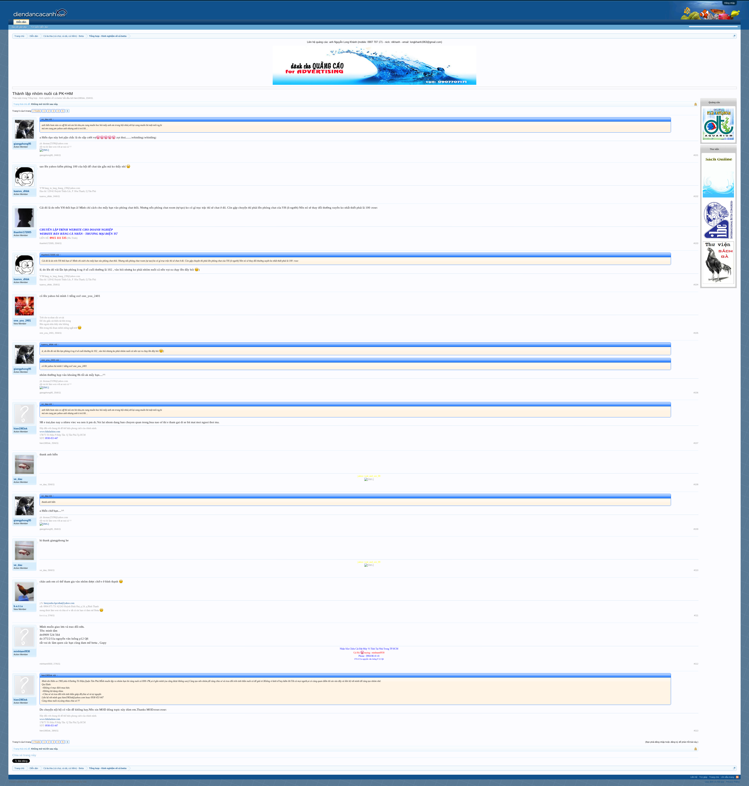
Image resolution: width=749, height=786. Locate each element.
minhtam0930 (22, 651)
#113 (696, 730)
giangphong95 (22, 143)
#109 (696, 529)
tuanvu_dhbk (21, 191)
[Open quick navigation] (734, 36)
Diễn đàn (21, 22)
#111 (696, 615)
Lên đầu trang (727, 777)
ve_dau (18, 479)
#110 (696, 570)
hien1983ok (79, 98)
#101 (696, 155)
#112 (696, 664)
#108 (696, 484)
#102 (696, 196)
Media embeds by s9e (76, 782)
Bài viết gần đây (19, 27)
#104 (696, 284)
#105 (696, 333)
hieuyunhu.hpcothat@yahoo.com (59, 603)
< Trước (36, 111)
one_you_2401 (22, 320)
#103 (696, 243)
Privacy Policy (733, 782)
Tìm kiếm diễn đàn (39, 27)
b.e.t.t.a (18, 606)
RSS (737, 777)
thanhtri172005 (22, 232)
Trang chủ (714, 777)
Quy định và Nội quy (714, 782)
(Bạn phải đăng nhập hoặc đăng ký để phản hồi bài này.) (671, 742)
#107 (696, 443)
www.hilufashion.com (50, 431)
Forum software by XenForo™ (36, 782)
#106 (696, 392)
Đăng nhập (729, 3)
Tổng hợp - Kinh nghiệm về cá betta (45, 98)
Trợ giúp (703, 777)
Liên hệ (693, 777)
